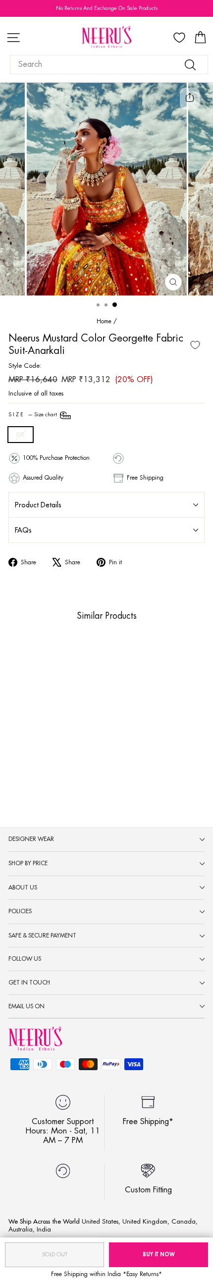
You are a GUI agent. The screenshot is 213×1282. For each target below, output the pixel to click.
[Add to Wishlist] (195, 345)
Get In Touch (29, 983)
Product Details (38, 504)
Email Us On (26, 1006)
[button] (48, 746)
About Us (22, 887)
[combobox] (109, 64)
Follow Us (24, 959)
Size (33, 414)
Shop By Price (28, 863)
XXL (20, 434)
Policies (20, 911)
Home (104, 321)
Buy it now (159, 1254)
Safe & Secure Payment (42, 935)
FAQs (23, 530)
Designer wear (31, 839)
